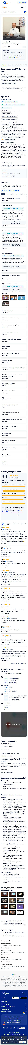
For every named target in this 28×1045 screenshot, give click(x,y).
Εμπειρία (10, 65)
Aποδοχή (22, 1042)
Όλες (3, 194)
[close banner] (2, 2)
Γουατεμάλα (14, 1022)
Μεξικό (15, 1020)
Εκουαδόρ (9, 1022)
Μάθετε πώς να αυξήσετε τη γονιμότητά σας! (14, 935)
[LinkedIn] (11, 1028)
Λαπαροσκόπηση (16, 959)
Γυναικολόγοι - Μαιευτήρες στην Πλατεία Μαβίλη (12, 945)
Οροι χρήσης (12, 1032)
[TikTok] (18, 1028)
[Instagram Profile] (8, 709)
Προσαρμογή (6, 1042)
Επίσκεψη (9, 194)
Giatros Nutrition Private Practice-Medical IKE (12, 966)
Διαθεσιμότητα (19, 65)
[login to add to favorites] (23, 19)
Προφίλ (4, 65)
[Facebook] (4, 1028)
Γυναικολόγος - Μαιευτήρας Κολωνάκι (12, 44)
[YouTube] (14, 1028)
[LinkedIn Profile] (4, 709)
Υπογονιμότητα (4, 952)
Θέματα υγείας (18, 194)
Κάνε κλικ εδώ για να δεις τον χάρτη (14, 724)
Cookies (17, 1032)
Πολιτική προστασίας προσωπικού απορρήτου (14, 1034)
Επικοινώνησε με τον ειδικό (14, 57)
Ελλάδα (8, 1020)
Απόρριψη (14, 1042)
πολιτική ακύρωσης (14, 766)
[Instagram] (7, 1028)
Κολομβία (19, 1020)
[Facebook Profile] (6, 709)
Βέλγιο (11, 1020)
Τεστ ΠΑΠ (12, 952)
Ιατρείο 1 (4, 171)
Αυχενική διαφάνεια (6, 959)
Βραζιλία (19, 1022)
